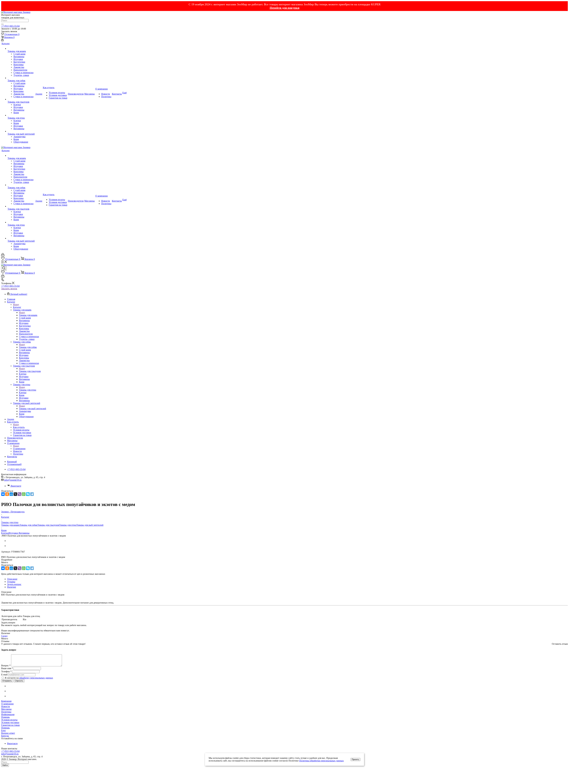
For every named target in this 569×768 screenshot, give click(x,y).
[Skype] (28, 494)
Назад (16, 304)
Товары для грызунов (30, 371)
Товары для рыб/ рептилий (32, 408)
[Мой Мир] (11, 494)
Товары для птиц (27, 390)
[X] (15, 494)
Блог (3, 730)
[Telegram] (32, 494)
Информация (7, 714)
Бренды (5, 736)
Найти (5, 765)
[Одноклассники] (7, 494)
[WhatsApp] (23, 494)
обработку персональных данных (36, 678)
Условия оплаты (9, 719)
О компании (19, 448)
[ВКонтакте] (3, 494)
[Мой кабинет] (2, 40)
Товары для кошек (28, 315)
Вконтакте (16, 486)
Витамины (24, 533)
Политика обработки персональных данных (321, 760)
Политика (6, 711)
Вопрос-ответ (8, 733)
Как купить (19, 427)
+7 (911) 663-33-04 (10, 26)
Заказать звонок (9, 288)
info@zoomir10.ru (12, 480)
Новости (5, 706)
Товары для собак (28, 347)
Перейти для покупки (284, 7)
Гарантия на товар (10, 725)
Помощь (5, 717)
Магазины (6, 709)
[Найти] (2, 24)
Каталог (17, 307)
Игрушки (14, 533)
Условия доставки (10, 722)
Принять (355, 759)
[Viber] (19, 494)
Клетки (5, 533)
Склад (4, 636)
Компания (6, 701)
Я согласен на (29, 678)
